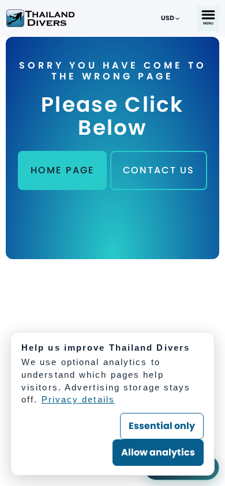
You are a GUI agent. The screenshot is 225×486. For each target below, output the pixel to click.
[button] (208, 18)
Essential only (162, 425)
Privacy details (78, 399)
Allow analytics (158, 452)
